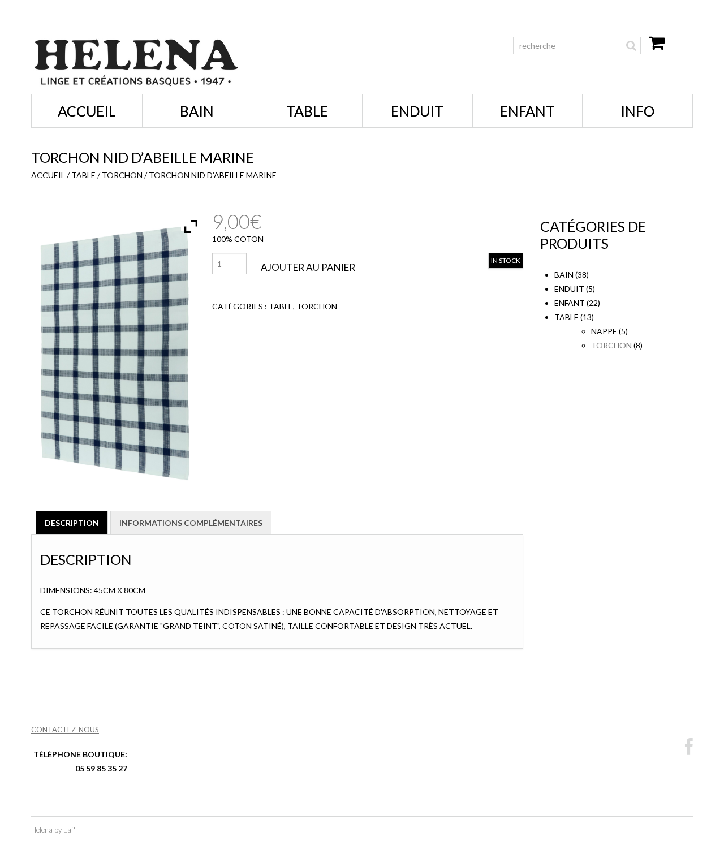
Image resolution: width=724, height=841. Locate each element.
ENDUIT (417, 110)
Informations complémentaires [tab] (190, 523)
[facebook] (689, 747)
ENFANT (527, 110)
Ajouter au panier (308, 267)
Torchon (122, 175)
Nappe (604, 331)
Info (637, 110)
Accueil (87, 110)
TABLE (307, 110)
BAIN (197, 110)
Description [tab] (72, 523)
